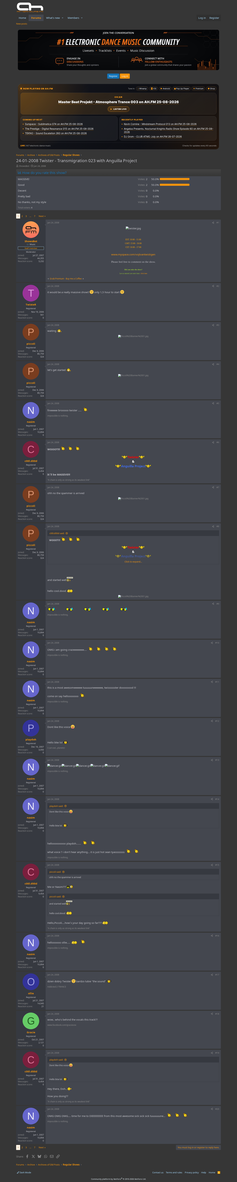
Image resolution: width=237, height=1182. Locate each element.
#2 (218, 286)
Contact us (157, 1172)
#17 (217, 974)
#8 (218, 526)
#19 (217, 1052)
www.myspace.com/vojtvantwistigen (133, 254)
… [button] (30, 216)
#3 (218, 325)
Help (203, 1172)
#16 (217, 935)
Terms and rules (174, 1172)
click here (144, 273)
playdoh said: (56, 806)
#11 (217, 681)
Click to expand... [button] (133, 561)
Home (22, 17)
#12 (217, 721)
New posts (21, 23)
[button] (62, 18)
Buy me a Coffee (74, 278)
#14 (217, 799)
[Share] (213, 223)
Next (41, 216)
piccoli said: (55, 871)
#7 (218, 487)
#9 (218, 603)
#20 (217, 1109)
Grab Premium (57, 278)
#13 (217, 760)
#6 (218, 442)
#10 (217, 642)
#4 (218, 364)
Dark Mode (25, 1172)
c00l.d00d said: (56, 533)
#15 (217, 864)
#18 (217, 1013)
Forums (36, 17)
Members (73, 17)
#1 (218, 222)
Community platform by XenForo (118, 1179)
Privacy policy (192, 1172)
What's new (53, 17)
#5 (218, 403)
